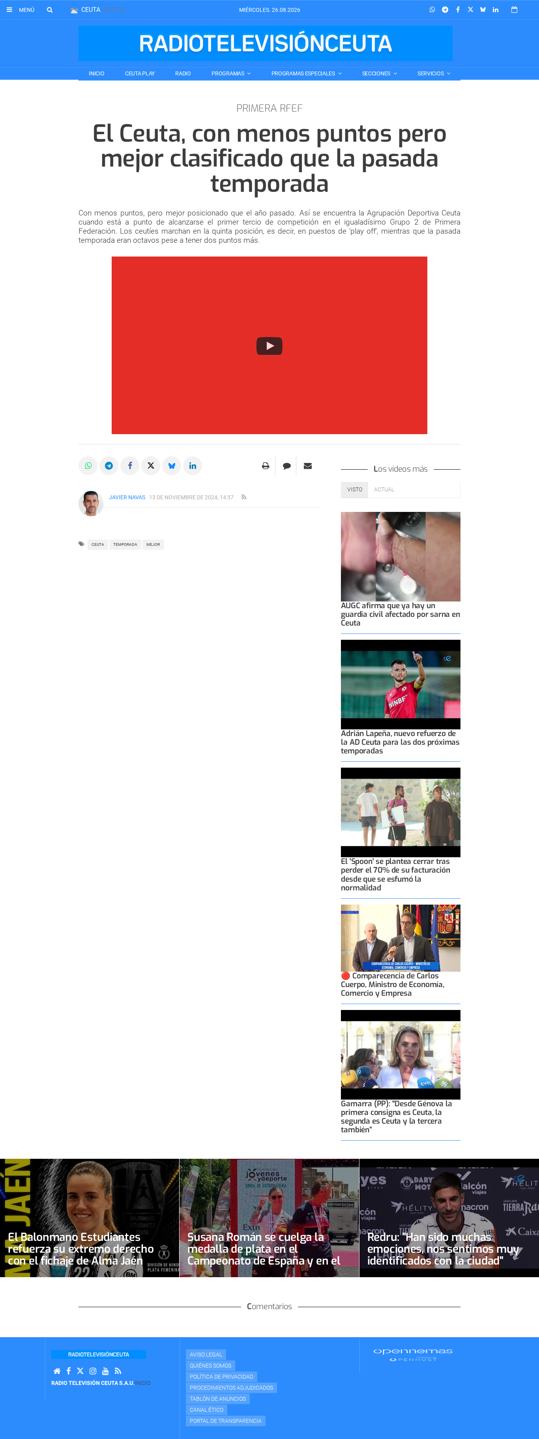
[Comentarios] (286, 465)
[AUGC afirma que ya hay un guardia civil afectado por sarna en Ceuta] (400, 556)
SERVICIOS (431, 73)
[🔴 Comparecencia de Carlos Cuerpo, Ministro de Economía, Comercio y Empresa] (400, 938)
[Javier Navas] (91, 503)
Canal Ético (206, 1410)
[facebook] (68, 1371)
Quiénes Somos (210, 1365)
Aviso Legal (206, 1354)
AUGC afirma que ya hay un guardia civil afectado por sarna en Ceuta (400, 614)
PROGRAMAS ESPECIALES (303, 73)
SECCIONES (376, 73)
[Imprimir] (265, 465)
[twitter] (80, 1371)
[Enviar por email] (307, 465)
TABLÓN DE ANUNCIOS (218, 1399)
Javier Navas (127, 497)
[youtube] (105, 1371)
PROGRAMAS (228, 73)
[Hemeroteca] (514, 9)
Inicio (96, 73)
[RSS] (118, 1371)
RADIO (183, 73)
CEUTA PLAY (140, 73)
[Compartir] (432, 10)
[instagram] (93, 1371)
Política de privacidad (221, 1376)
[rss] (244, 497)
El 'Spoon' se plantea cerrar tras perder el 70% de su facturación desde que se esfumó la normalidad (395, 874)
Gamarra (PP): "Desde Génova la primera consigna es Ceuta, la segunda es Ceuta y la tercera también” (396, 1117)
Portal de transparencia (226, 1421)
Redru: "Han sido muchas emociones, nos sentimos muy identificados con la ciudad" (443, 1249)
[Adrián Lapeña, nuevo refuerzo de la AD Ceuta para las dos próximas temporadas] (400, 684)
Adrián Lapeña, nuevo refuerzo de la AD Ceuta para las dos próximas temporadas (400, 742)
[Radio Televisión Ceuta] (266, 43)
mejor (153, 544)
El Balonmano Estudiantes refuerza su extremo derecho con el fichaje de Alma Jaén (80, 1249)
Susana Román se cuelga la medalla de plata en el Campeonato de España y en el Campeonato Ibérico (263, 1255)
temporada (125, 544)
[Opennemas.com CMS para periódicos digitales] (413, 1355)
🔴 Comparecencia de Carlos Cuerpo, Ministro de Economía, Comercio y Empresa (392, 984)
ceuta (98, 544)
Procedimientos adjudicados (231, 1388)
